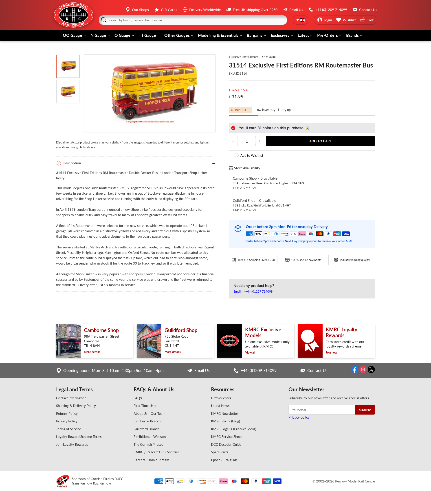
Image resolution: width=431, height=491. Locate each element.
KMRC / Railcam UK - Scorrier (156, 452)
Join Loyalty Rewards (72, 444)
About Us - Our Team (149, 413)
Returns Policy (67, 413)
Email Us (202, 370)
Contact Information (71, 398)
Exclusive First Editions (244, 57)
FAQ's (138, 398)
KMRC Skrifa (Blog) (225, 421)
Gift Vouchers (221, 398)
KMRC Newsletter (224, 413)
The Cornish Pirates (148, 444)
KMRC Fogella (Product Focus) (233, 429)
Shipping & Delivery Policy (76, 406)
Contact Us (317, 370)
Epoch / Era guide (224, 460)
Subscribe (365, 410)
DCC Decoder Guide (226, 444)
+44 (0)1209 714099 (259, 370)
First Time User (145, 406)
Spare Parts (219, 452)
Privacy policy (299, 417)
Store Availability (247, 168)
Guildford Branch (146, 429)
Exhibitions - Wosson (150, 437)
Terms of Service (68, 429)
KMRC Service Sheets (227, 437)
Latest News (220, 406)
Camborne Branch (147, 421)
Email (237, 291)
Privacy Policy (66, 421)
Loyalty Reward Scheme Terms (79, 437)
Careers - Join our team (151, 460)
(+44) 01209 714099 (258, 291)
